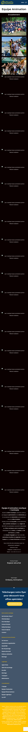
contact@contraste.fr (11, 718)
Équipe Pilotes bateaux (8, 692)
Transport (4, 675)
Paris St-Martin (6, 629)
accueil (9, 521)
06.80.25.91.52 (12, 716)
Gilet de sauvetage (7, 667)
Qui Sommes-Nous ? (7, 616)
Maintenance (5, 678)
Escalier (4, 670)
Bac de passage (6, 648)
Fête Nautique (6, 619)
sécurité (4, 526)
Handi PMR (4, 646)
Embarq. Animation (7, 654)
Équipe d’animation (7, 689)
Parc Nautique (6, 621)
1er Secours (5, 640)
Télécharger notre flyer (14, 604)
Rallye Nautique (6, 627)
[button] (24, 2)
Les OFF (4, 697)
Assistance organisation (8, 643)
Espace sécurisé (6, 651)
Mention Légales (17, 721)
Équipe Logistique (6, 694)
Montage (4, 656)
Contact (4, 632)
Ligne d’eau (5, 665)
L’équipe (4, 686)
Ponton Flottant (6, 624)
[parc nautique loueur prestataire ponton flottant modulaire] (14, 26)
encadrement (22, 521)
